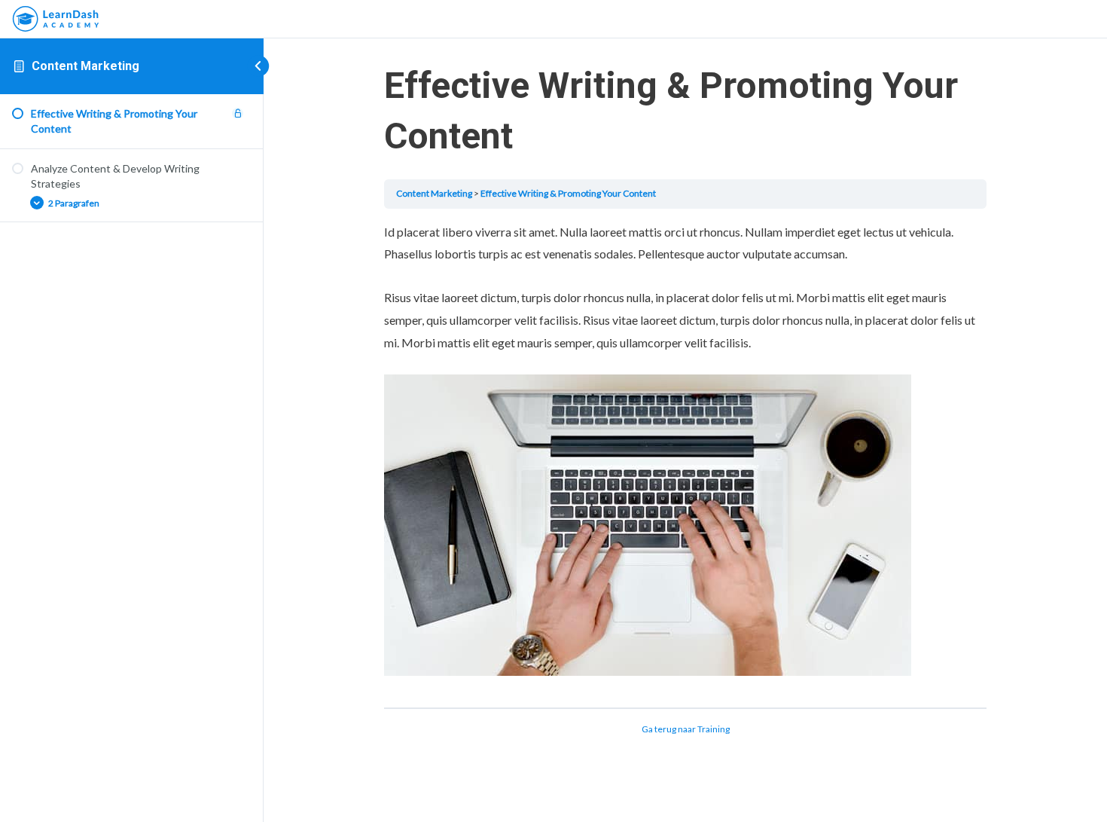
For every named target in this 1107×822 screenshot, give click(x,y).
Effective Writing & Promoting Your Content (568, 193)
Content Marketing (85, 66)
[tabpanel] (685, 458)
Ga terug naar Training (686, 729)
